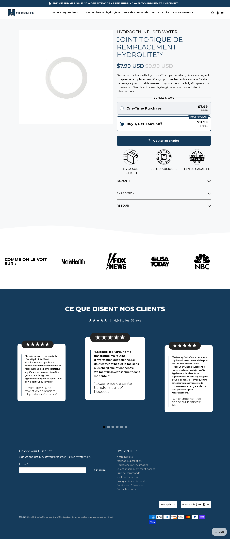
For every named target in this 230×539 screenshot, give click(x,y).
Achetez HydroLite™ (65, 12)
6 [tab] (126, 427)
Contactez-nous (183, 12)
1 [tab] (104, 427)
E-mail (23, 464)
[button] (164, 108)
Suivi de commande (136, 12)
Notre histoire (160, 12)
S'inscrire (100, 470)
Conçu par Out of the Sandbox (56, 517)
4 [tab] (117, 427)
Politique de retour (128, 477)
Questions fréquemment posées (136, 469)
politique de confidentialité (132, 481)
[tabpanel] (115, 368)
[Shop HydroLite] (21, 12)
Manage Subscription (129, 460)
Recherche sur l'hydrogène (103, 12)
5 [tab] (121, 427)
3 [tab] (112, 427)
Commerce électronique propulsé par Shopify (93, 517)
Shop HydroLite (34, 517)
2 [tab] (108, 427)
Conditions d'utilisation (130, 485)
